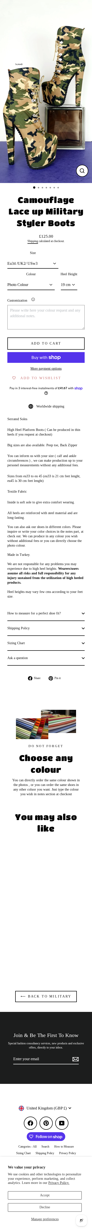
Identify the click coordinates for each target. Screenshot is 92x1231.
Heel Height (69, 274)
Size (33, 253)
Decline (44, 1207)
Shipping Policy (18, 628)
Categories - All (27, 1146)
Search (45, 1146)
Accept (45, 1195)
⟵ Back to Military (46, 996)
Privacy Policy (67, 1153)
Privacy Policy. (58, 1183)
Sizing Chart (16, 643)
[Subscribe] (75, 1059)
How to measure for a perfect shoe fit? (34, 613)
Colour (31, 274)
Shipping (32, 241)
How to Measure (64, 1146)
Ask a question (17, 658)
